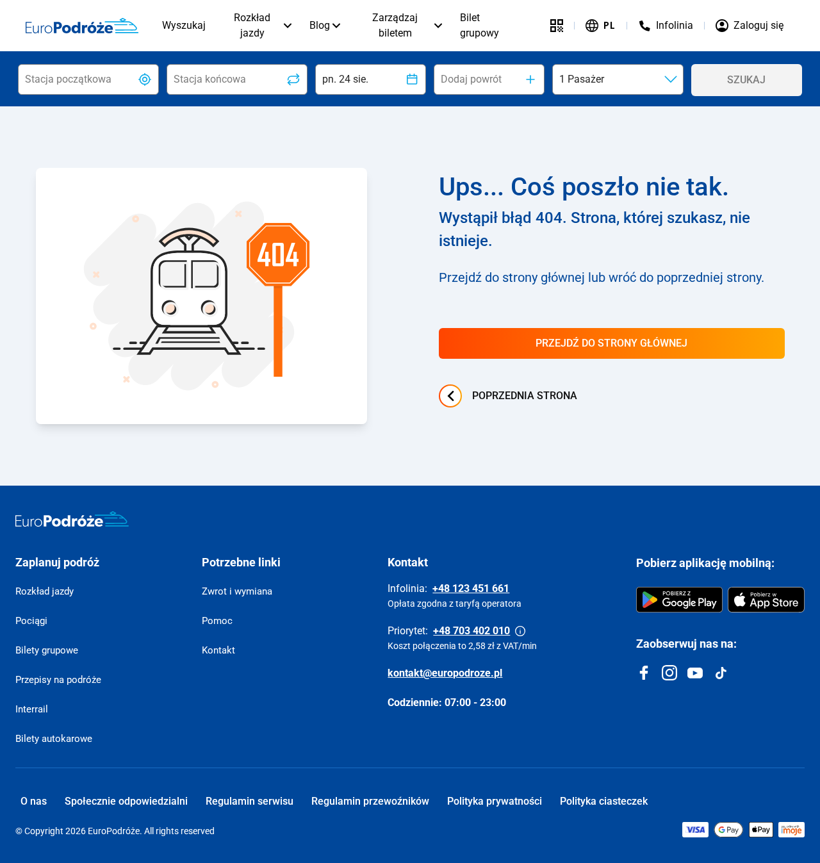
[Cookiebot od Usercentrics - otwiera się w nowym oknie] (83, 844)
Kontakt (218, 650)
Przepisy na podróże (58, 680)
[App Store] (766, 599)
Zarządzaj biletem (395, 25)
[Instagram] (669, 672)
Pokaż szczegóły (206, 844)
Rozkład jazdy (252, 25)
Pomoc (217, 621)
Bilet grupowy (479, 25)
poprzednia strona (524, 396)
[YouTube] (695, 672)
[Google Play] (679, 599)
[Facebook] (644, 672)
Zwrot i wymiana (237, 591)
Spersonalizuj (706, 776)
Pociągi (31, 621)
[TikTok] (720, 672)
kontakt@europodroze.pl (445, 673)
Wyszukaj (184, 25)
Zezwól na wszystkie (713, 733)
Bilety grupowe (46, 650)
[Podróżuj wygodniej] (557, 25)
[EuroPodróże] (72, 519)
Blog (319, 25)
